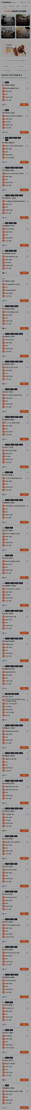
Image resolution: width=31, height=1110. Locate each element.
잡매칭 (5, 6)
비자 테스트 (24, 6)
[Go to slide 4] (16, 55)
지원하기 (24, 104)
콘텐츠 (17, 6)
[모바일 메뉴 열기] (29, 2)
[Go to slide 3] (15, 55)
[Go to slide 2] (14, 55)
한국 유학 (11, 6)
